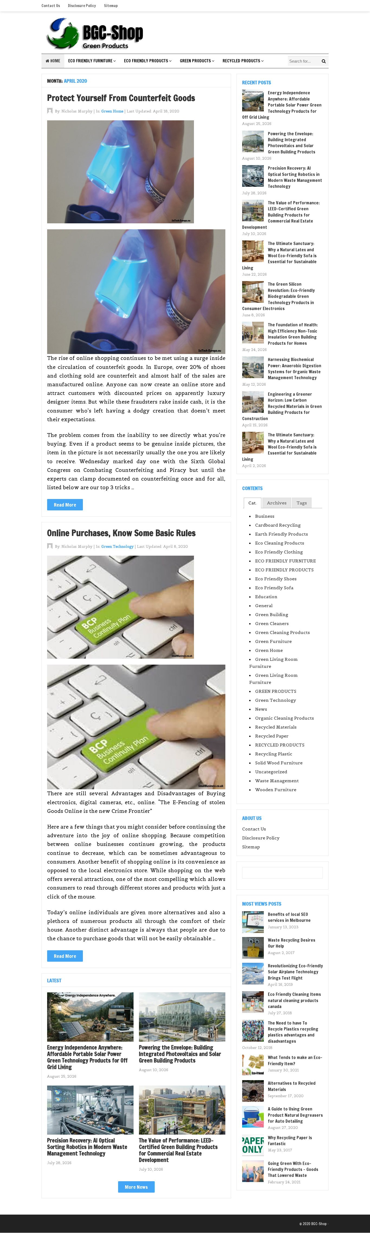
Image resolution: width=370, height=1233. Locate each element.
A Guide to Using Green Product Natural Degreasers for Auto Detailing (295, 1115)
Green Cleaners (272, 623)
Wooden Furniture (275, 789)
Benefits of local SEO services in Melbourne (289, 917)
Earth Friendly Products (281, 534)
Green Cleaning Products (282, 632)
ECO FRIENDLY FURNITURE (90, 61)
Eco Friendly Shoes (276, 578)
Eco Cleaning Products (279, 543)
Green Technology (117, 546)
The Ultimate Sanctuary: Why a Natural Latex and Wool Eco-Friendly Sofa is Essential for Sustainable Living (279, 255)
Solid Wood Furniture (279, 762)
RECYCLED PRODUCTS (241, 61)
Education (266, 596)
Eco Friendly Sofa (274, 587)
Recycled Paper (271, 736)
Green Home (112, 111)
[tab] (252, 503)
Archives (277, 503)
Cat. (252, 503)
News (261, 709)
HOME (54, 61)
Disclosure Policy (82, 5)
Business (264, 516)
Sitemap (111, 5)
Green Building (271, 614)
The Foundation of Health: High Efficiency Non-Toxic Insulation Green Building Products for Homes (293, 334)
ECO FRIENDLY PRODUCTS (146, 61)
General (263, 605)
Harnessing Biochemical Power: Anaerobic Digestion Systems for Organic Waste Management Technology (294, 368)
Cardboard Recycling (278, 525)
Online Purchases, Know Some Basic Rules (121, 533)
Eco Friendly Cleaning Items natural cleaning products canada (294, 1000)
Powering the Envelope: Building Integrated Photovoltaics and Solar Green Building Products (180, 1054)
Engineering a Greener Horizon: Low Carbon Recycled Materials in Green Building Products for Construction (282, 406)
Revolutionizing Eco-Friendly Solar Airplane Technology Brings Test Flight (295, 972)
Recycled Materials (276, 727)
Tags (302, 503)
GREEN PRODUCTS (195, 61)
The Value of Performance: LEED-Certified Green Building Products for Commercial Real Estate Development (178, 1150)
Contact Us (50, 5)
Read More (65, 504)
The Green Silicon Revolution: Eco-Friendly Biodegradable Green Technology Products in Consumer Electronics (278, 296)
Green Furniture (273, 641)
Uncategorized (271, 771)
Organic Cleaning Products (284, 718)
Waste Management (277, 780)
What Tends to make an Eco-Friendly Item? (295, 1060)
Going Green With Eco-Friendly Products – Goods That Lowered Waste (293, 1169)
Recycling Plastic (273, 753)
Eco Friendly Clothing (279, 552)
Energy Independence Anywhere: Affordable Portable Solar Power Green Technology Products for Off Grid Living (87, 1057)
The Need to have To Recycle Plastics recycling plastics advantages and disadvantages (293, 1032)
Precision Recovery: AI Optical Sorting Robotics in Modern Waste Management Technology (87, 1147)
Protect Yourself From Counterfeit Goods (121, 98)
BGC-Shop (319, 1223)
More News (136, 1186)
